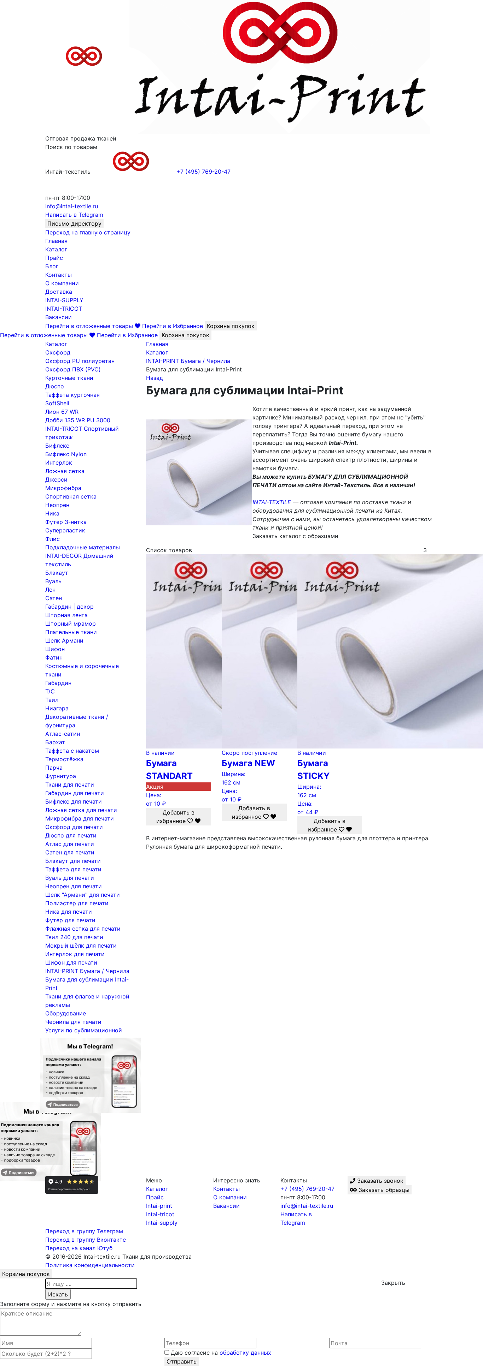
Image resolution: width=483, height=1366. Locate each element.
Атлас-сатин (62, 733)
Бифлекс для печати (73, 801)
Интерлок (58, 462)
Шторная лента (66, 615)
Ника (52, 513)
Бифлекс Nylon (66, 454)
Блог (51, 266)
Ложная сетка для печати (81, 809)
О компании (62, 283)
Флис (52, 538)
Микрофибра (63, 487)
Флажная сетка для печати (83, 928)
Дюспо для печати (71, 835)
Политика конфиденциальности (90, 1265)
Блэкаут (56, 572)
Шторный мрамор (70, 623)
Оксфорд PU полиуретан (80, 360)
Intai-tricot (160, 1214)
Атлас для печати (69, 843)
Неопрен (57, 504)
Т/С (50, 691)
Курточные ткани (69, 377)
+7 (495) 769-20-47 (307, 1188)
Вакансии (58, 317)
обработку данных (245, 1352)
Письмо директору (74, 223)
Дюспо (54, 386)
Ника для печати (68, 911)
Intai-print (159, 1205)
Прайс (54, 257)
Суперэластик (65, 530)
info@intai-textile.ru (306, 1205)
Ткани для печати (69, 784)
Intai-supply (162, 1222)
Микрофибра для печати (79, 818)
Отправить (182, 1361)
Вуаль (53, 581)
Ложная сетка (65, 471)
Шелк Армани (64, 640)
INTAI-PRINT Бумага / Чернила (87, 970)
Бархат (55, 742)
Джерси (56, 479)
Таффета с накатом (72, 750)
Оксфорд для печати (74, 826)
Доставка (58, 291)
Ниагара (57, 708)
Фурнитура (60, 776)
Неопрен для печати (73, 886)
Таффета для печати (73, 869)
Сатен (53, 598)
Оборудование (65, 1013)
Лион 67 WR (61, 411)
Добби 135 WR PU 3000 (77, 420)
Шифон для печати (71, 962)
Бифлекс (57, 445)
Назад (154, 377)
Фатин (54, 657)
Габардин (58, 682)
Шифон (55, 648)
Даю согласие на (220, 1352)
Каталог (56, 249)
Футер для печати (70, 920)
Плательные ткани (71, 632)
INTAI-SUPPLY (64, 300)
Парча (54, 767)
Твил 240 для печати (74, 937)
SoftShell (57, 403)
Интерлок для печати (75, 954)
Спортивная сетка (71, 496)
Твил (51, 699)
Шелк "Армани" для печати (82, 894)
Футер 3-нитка (66, 521)
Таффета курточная (72, 394)
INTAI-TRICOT (63, 308)
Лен (50, 589)
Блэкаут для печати (73, 860)
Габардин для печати (74, 793)
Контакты (58, 274)
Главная (56, 240)
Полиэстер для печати (77, 903)
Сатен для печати (69, 852)
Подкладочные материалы (82, 547)
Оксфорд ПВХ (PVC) (73, 369)
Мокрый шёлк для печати (81, 945)
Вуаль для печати (69, 877)
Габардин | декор (69, 606)
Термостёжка (64, 759)
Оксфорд (57, 352)
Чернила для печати (73, 1021)
